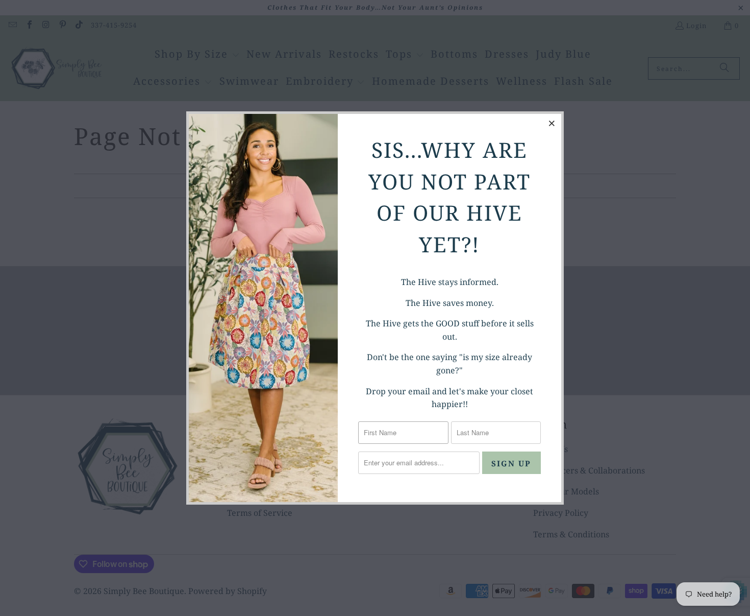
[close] (552, 123)
